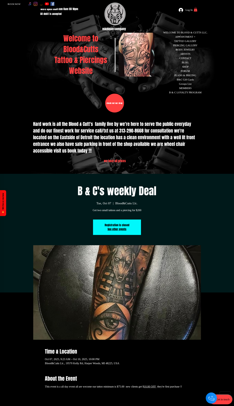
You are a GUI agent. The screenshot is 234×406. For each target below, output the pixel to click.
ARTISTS (185, 54)
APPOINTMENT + (185, 36)
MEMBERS (185, 88)
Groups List (185, 84)
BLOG (185, 62)
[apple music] (30, 4)
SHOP (185, 66)
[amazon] (41, 4)
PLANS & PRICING (185, 75)
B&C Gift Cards (185, 79)
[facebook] (52, 4)
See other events (117, 229)
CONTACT (185, 58)
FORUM (185, 71)
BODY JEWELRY (185, 49)
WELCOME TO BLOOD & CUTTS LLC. (185, 32)
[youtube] (47, 4)
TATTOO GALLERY (185, 41)
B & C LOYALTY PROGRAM (185, 92)
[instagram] (36, 4)
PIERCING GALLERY (185, 45)
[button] (195, 9)
